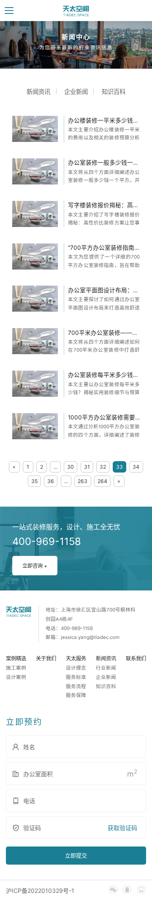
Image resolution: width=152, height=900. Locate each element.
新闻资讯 (38, 91)
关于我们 (46, 658)
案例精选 (16, 658)
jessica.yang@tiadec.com (90, 637)
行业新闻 (106, 668)
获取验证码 (122, 827)
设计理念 (76, 668)
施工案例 (16, 668)
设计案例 (16, 677)
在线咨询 (96, 475)
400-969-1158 (94, 449)
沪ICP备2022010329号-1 (40, 890)
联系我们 (136, 658)
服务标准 (76, 677)
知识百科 (113, 91)
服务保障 (76, 695)
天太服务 (76, 658)
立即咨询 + (34, 566)
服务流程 (76, 686)
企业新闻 (76, 91)
